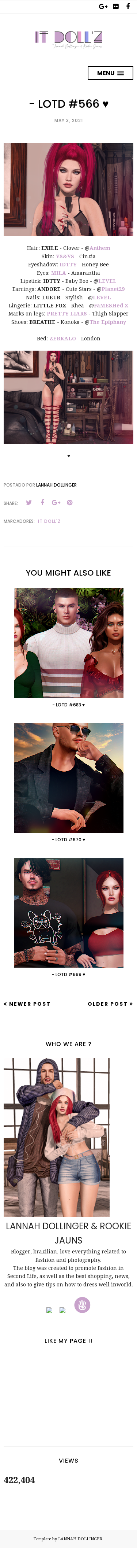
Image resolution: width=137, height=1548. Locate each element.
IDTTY (68, 264)
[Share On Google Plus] (56, 503)
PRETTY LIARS (67, 314)
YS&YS (65, 256)
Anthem (100, 248)
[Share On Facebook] (42, 503)
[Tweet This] (29, 503)
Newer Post (30, 1004)
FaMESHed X (111, 306)
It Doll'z (49, 521)
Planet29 (113, 289)
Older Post (108, 1004)
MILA (58, 273)
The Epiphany (108, 322)
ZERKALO (62, 338)
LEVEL (107, 281)
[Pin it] (69, 503)
